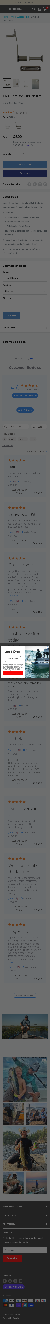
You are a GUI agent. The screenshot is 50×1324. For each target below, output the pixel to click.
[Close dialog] (47, 647)
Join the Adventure (13, 673)
